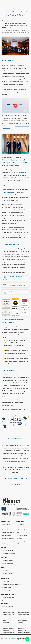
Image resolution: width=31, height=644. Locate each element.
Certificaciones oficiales (8, 597)
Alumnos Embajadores (7, 563)
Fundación (19, 538)
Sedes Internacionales (22, 530)
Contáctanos (15, 484)
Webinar (19, 544)
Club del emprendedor (7, 573)
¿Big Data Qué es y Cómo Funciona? (12, 614)
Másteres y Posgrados (22, 541)
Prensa (18, 532)
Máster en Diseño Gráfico (9, 630)
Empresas (20, 622)
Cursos (4, 620)
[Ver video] (15, 106)
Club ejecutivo (5, 570)
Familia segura (5, 544)
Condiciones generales (8, 538)
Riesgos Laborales (22, 620)
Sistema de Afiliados (22, 535)
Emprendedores (21, 527)
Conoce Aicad (20, 524)
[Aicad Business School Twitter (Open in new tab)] (23, 639)
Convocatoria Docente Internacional (11, 584)
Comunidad (6, 622)
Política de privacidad (7, 527)
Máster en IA (21, 628)
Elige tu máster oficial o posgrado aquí (13, 237)
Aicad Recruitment (6, 587)
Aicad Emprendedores (7, 590)
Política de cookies (6, 541)
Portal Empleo (5, 581)
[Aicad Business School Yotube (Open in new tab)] (20, 639)
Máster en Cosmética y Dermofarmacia (13, 632)
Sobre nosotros (6, 524)
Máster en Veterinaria (8, 628)
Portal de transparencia (8, 532)
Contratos (4, 600)
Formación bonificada (7, 606)
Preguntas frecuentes (7, 550)
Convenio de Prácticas (7, 560)
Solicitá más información (8, 553)
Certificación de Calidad (8, 530)
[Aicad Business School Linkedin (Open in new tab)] (18, 639)
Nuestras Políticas (6, 535)
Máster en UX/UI (22, 630)
